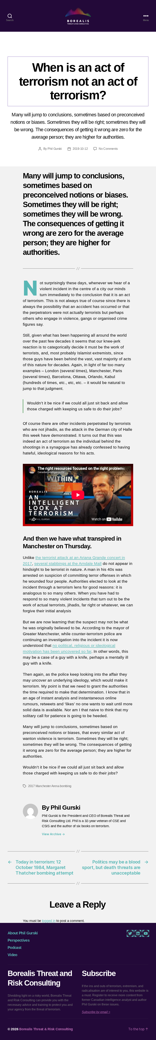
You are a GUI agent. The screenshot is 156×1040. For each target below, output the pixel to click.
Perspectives (78, 48)
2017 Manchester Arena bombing (49, 786)
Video (12, 955)
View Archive (53, 834)
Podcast (14, 947)
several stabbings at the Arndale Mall (68, 563)
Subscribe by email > (96, 1012)
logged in (49, 921)
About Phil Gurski (23, 933)
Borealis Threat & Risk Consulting (46, 1029)
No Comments (108, 148)
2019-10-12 (80, 148)
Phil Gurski (55, 148)
